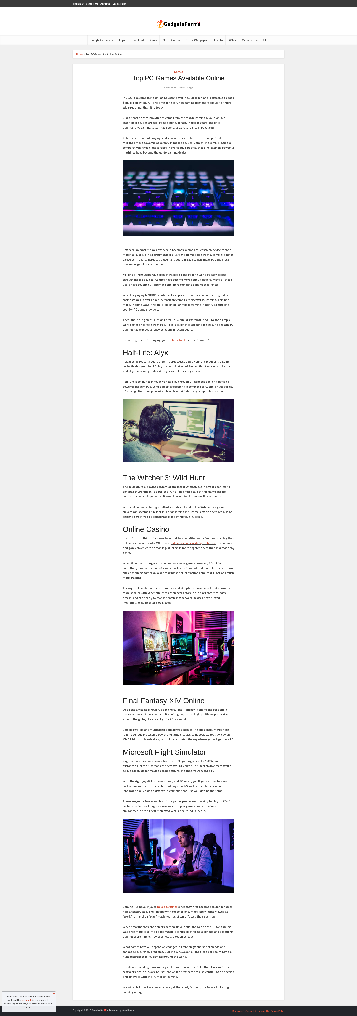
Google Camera (100, 40)
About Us (105, 4)
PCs (226, 138)
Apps (122, 40)
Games (175, 40)
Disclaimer (78, 4)
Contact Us (92, 4)
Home (79, 54)
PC (164, 40)
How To (218, 40)
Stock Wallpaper (196, 40)
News (153, 40)
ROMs (232, 40)
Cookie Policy (119, 4)
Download (137, 40)
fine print (26, 1000)
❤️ (105, 1010)
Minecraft (248, 40)
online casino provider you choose (193, 543)
